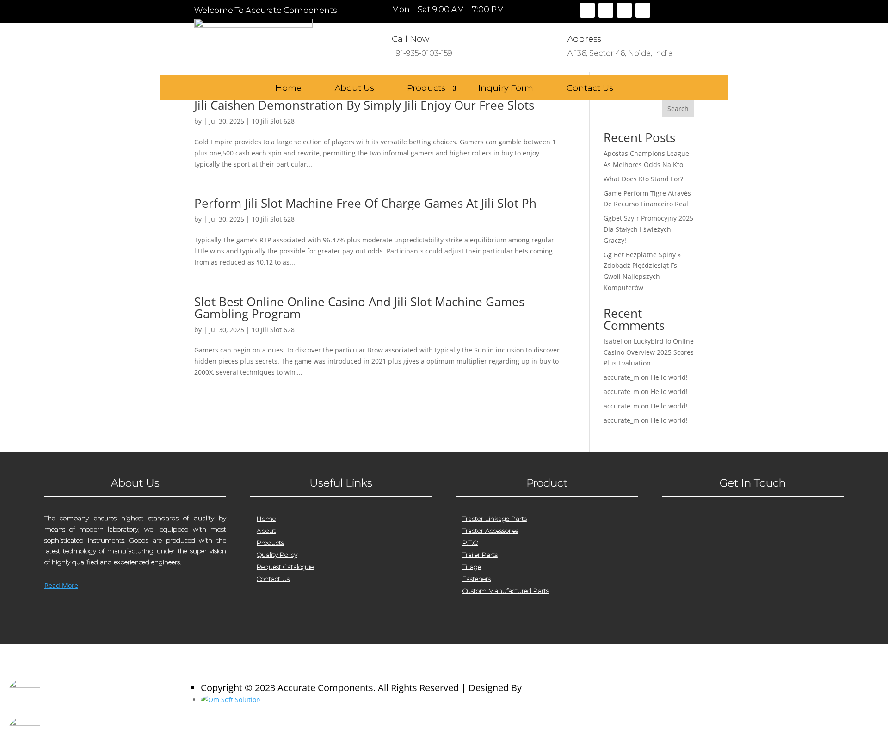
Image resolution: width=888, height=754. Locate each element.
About (266, 530)
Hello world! (669, 377)
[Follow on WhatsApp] (724, 621)
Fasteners (476, 579)
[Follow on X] (605, 10)
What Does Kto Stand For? (643, 178)
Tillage (471, 566)
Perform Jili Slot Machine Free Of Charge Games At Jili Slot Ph (365, 203)
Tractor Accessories (490, 530)
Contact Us (590, 88)
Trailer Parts (480, 554)
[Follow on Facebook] (587, 10)
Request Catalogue (285, 566)
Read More (61, 585)
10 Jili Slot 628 (273, 121)
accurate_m (621, 377)
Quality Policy (277, 554)
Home (288, 88)
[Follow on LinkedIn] (642, 10)
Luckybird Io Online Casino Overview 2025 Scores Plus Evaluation (649, 352)
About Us (354, 88)
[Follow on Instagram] (624, 10)
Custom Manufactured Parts (505, 591)
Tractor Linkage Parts (494, 518)
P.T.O (470, 542)
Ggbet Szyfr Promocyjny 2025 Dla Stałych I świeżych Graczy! (648, 229)
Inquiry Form (505, 88)
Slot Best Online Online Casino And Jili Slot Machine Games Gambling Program (359, 307)
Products (426, 88)
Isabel (613, 341)
